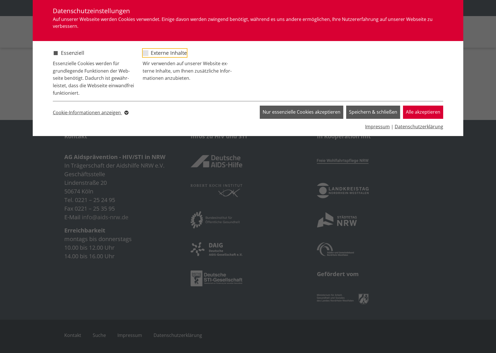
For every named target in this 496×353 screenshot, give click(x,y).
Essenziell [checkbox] (72, 52)
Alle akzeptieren (423, 112)
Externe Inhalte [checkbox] (169, 52)
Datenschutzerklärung (419, 126)
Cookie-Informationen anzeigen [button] (87, 112)
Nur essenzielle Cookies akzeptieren (301, 112)
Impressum (377, 126)
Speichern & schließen (373, 112)
